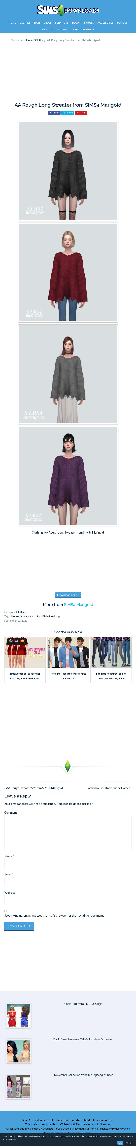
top (58, 616)
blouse (15, 616)
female (23, 616)
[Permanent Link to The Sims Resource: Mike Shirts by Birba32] (67, 666)
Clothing (21, 611)
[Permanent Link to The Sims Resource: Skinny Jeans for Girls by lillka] (111, 666)
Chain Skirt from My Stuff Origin (83, 1003)
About (128, 1143)
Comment (11, 812)
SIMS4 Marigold (78, 604)
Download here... (68, 595)
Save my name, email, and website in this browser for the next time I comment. (54, 915)
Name (9, 856)
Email (8, 874)
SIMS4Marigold (45, 616)
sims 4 (31, 616)
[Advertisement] (68, 72)
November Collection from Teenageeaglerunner (83, 1075)
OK (120, 1143)
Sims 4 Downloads (68, 10)
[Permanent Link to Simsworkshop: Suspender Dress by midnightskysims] (24, 666)
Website (9, 892)
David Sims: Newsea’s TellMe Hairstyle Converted (83, 1039)
